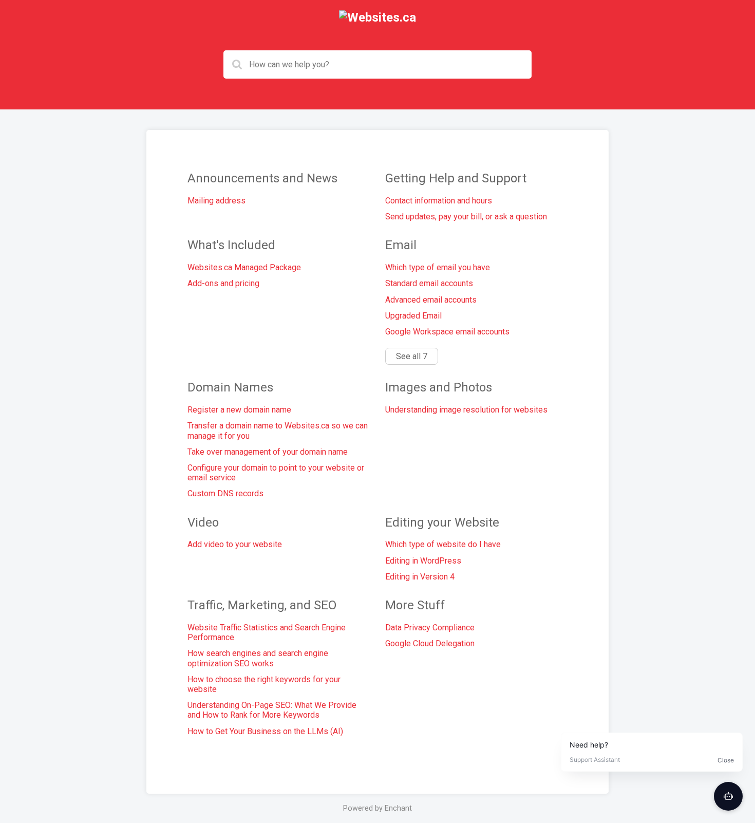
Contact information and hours (438, 200)
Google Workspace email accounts (447, 331)
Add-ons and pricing (223, 283)
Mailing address (216, 200)
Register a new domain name (239, 410)
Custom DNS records (225, 493)
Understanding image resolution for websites (466, 410)
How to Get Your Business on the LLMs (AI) (265, 731)
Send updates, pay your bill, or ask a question (466, 216)
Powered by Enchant (377, 808)
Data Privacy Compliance (430, 627)
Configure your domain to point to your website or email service (275, 472)
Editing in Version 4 (420, 577)
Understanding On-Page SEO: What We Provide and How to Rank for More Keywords (271, 710)
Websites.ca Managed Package (244, 267)
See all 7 (411, 356)
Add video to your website (234, 544)
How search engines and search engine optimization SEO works (257, 658)
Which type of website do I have (443, 544)
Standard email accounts (429, 283)
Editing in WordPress (423, 561)
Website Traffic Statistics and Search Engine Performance (266, 632)
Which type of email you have (437, 267)
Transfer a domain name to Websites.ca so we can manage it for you (277, 430)
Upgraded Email (413, 316)
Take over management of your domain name (267, 452)
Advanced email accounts (431, 300)
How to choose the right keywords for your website (264, 684)
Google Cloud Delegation (430, 643)
